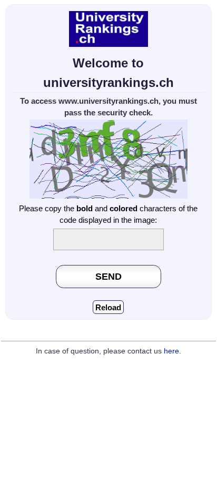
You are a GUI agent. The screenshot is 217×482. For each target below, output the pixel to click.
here (171, 351)
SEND (108, 276)
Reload (108, 307)
